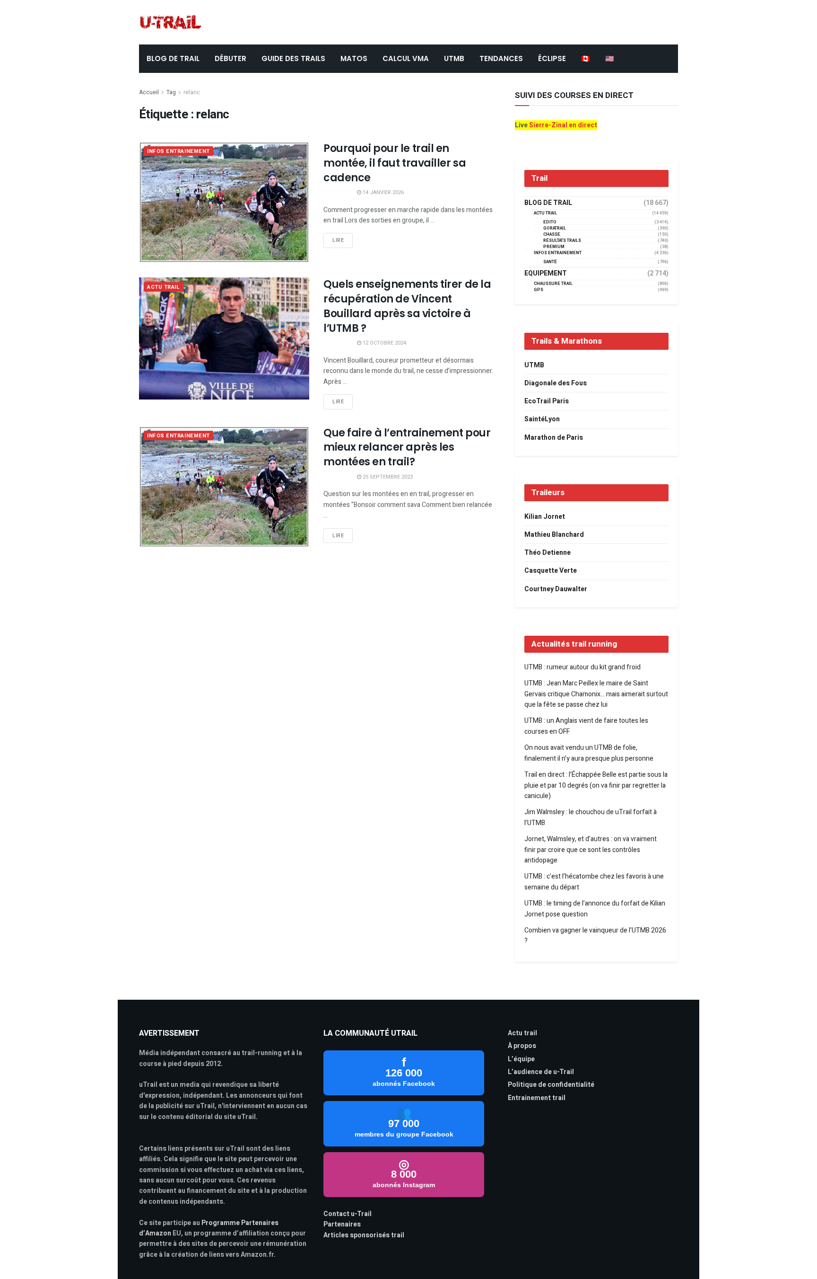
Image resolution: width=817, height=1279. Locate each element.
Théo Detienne (547, 553)
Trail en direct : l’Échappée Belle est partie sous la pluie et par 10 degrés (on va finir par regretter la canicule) (596, 785)
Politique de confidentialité (551, 1085)
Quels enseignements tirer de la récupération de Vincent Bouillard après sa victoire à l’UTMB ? (407, 306)
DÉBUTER (230, 58)
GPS (538, 290)
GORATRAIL (554, 228)
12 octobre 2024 (383, 343)
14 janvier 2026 (382, 192)
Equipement (545, 273)
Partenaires (342, 1224)
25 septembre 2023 (387, 477)
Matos (353, 58)
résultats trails (562, 241)
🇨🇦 (585, 58)
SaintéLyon (542, 419)
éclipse (552, 58)
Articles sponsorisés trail (363, 1235)
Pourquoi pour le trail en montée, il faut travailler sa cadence (394, 163)
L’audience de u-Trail (541, 1072)
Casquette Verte (550, 571)
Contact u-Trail (347, 1214)
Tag (171, 92)
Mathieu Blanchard (554, 535)
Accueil (149, 92)
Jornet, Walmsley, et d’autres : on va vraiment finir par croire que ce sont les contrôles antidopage (590, 849)
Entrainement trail (536, 1098)
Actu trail (522, 1033)
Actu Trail (163, 287)
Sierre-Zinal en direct (563, 125)
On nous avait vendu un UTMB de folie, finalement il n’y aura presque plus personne (588, 753)
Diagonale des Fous (555, 383)
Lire (338, 240)
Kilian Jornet (544, 517)
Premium (554, 247)
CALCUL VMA (405, 58)
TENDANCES (501, 58)
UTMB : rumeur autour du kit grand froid (582, 667)
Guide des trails (293, 58)
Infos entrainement (178, 151)
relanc (191, 92)
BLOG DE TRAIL (173, 58)
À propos (522, 1046)
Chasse (551, 234)
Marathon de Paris (553, 438)
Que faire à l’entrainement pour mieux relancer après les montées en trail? (406, 448)
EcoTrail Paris (546, 401)
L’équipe (521, 1059)
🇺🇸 (609, 58)
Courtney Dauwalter (555, 589)
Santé (550, 262)
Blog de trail (548, 203)
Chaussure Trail (553, 284)
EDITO (549, 222)
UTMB (454, 58)
